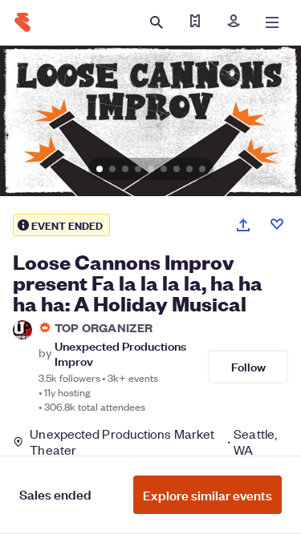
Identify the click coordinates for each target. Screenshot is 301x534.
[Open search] (156, 22)
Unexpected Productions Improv (120, 353)
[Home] (22, 22)
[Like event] (277, 224)
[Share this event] (243, 225)
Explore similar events (207, 495)
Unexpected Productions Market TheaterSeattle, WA (153, 442)
